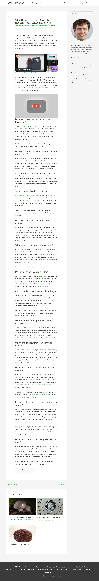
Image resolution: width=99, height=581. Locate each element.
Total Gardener (15, 2)
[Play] (52, 68)
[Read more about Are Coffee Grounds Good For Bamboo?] (22, 533)
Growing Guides (37, 3)
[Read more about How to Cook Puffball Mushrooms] (22, 506)
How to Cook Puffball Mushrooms (21, 517)
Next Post (63, 485)
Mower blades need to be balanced (29, 126)
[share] (43, 56)
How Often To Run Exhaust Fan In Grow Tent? (49, 518)
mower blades (22, 195)
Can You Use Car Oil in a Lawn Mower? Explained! (31, 56)
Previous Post (11, 485)
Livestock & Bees (61, 3)
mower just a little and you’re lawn (40, 395)
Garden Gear (49, 3)
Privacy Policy (41, 576)
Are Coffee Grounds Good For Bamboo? (19, 545)
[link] (17, 56)
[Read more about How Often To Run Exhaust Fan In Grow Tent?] (50, 506)
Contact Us (51, 576)
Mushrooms (73, 3)
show (31, 470)
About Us (60, 576)
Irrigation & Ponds (86, 3)
